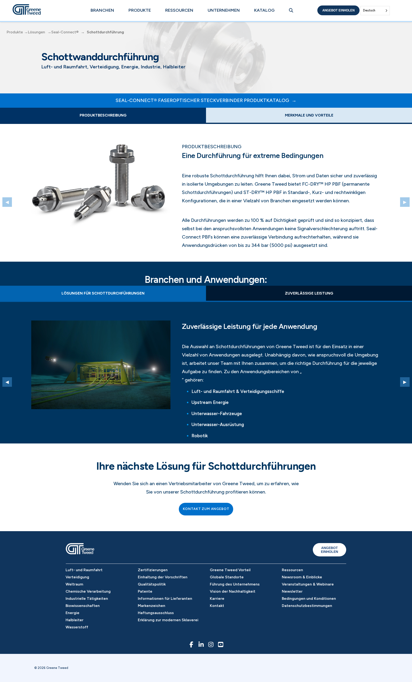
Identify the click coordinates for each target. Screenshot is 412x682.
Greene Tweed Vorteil (230, 570)
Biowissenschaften (83, 605)
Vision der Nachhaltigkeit (232, 591)
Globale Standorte (227, 577)
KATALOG (264, 10)
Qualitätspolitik (152, 584)
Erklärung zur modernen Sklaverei (168, 620)
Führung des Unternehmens (235, 584)
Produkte (140, 10)
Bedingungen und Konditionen (309, 598)
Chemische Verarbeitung (88, 591)
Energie (72, 613)
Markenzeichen (151, 605)
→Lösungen (34, 32)
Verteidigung (77, 577)
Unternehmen (224, 10)
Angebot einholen (338, 10)
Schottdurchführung (105, 32)
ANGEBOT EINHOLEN (329, 550)
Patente (145, 591)
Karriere (217, 598)
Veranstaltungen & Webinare (308, 584)
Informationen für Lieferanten (165, 598)
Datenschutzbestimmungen (307, 605)
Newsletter (292, 591)
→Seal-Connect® (63, 32)
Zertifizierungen (153, 570)
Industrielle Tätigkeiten (87, 598)
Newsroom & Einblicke (302, 577)
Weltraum (74, 584)
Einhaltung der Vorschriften (162, 577)
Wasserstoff (77, 627)
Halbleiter (74, 620)
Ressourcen (179, 10)
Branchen (102, 10)
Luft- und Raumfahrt (84, 570)
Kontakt (217, 605)
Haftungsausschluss (156, 613)
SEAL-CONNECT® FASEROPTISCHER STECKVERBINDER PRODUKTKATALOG (202, 100)
